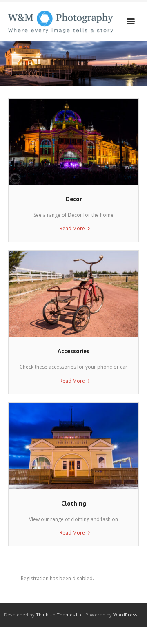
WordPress (125, 615)
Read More (72, 228)
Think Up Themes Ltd (59, 615)
